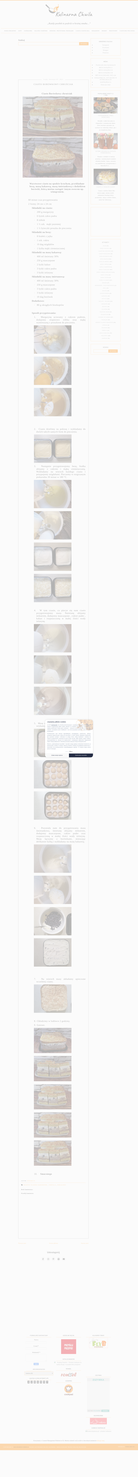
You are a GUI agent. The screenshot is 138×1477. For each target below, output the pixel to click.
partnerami (54, 725)
